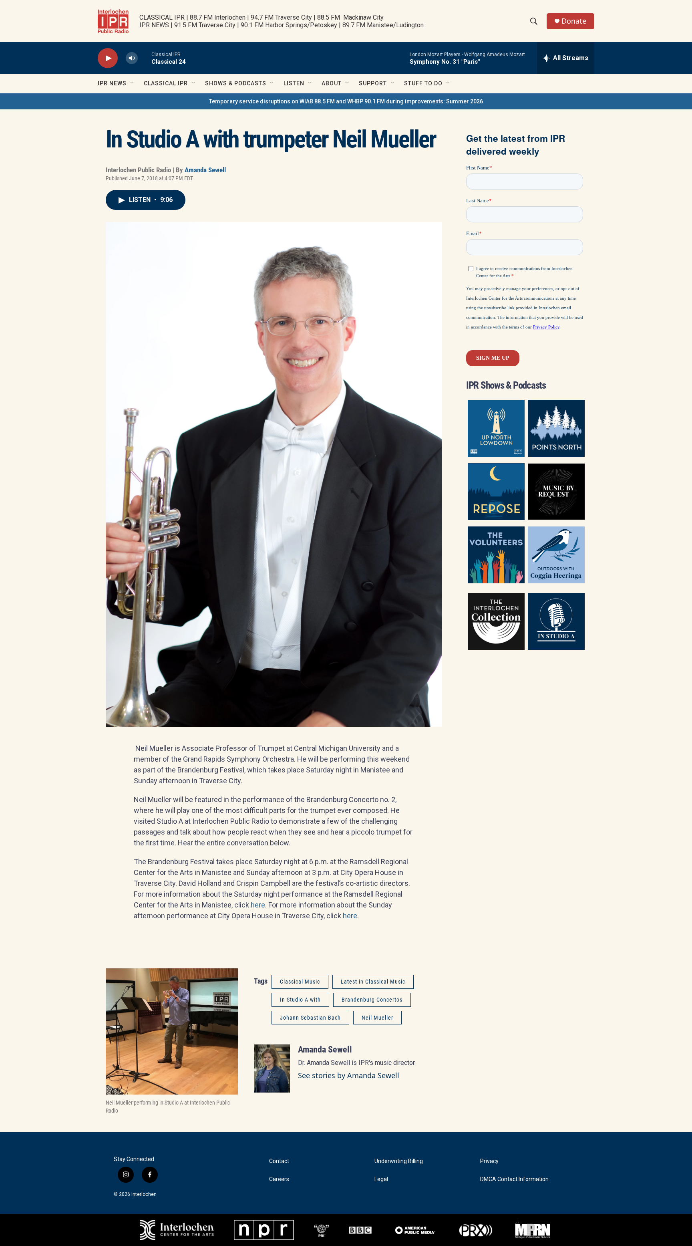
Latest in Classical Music (373, 981)
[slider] (144, 58)
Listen (294, 83)
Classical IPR (166, 83)
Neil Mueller (377, 1017)
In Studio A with (300, 999)
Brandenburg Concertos (372, 999)
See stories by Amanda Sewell (348, 1075)
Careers (279, 1179)
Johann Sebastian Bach (310, 1017)
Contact (279, 1161)
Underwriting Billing (398, 1161)
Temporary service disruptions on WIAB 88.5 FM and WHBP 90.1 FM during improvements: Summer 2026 (346, 101)
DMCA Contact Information (514, 1179)
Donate (573, 21)
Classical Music (300, 981)
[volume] (132, 58)
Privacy (489, 1161)
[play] (107, 58)
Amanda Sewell (205, 170)
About (332, 83)
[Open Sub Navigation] (132, 83)
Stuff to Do (423, 83)
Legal (381, 1179)
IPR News (112, 83)
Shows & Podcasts (235, 83)
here (258, 905)
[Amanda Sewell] (272, 1068)
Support (373, 83)
